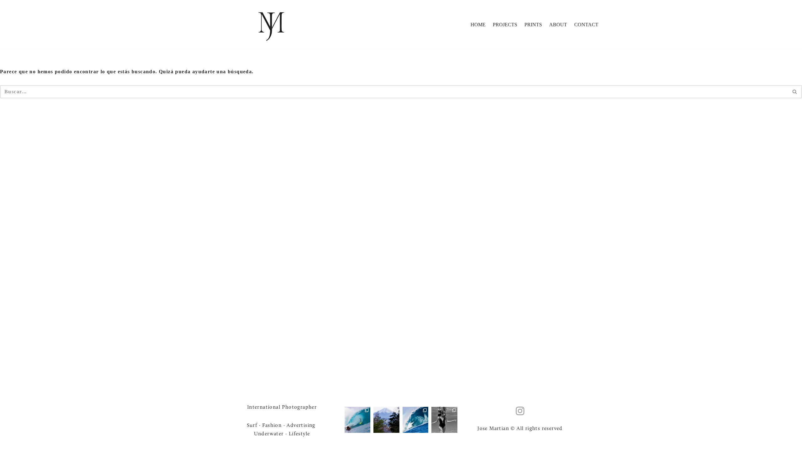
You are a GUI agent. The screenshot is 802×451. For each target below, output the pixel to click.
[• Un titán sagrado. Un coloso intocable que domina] (386, 420)
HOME (478, 24)
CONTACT (586, 24)
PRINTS (533, 24)
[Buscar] (795, 91)
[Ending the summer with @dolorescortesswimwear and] (444, 420)
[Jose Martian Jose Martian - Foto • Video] (271, 24)
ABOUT (558, 24)
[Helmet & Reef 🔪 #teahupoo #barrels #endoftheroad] (416, 420)
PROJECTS (505, 24)
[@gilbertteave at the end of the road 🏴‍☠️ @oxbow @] (357, 420)
